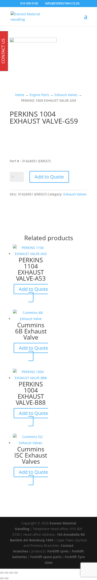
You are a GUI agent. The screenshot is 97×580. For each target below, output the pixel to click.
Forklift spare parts (45, 557)
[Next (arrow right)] (6, 578)
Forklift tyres (58, 551)
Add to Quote (49, 177)
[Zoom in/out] (2, 572)
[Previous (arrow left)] (2, 578)
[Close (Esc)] (16, 572)
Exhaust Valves (66, 95)
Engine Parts (39, 95)
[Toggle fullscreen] (6, 572)
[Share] (11, 572)
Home (19, 95)
